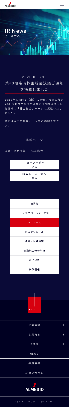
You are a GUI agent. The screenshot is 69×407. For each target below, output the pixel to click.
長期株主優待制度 (34, 250)
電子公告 (34, 260)
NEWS (34, 353)
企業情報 (34, 324)
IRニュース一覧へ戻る (34, 176)
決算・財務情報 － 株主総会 (24, 150)
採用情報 (34, 363)
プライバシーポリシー (26, 402)
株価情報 (34, 269)
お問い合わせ (34, 372)
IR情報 (35, 203)
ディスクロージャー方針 (34, 212)
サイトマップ (48, 402)
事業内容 (34, 334)
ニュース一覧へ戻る (34, 164)
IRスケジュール (34, 231)
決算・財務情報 (34, 241)
